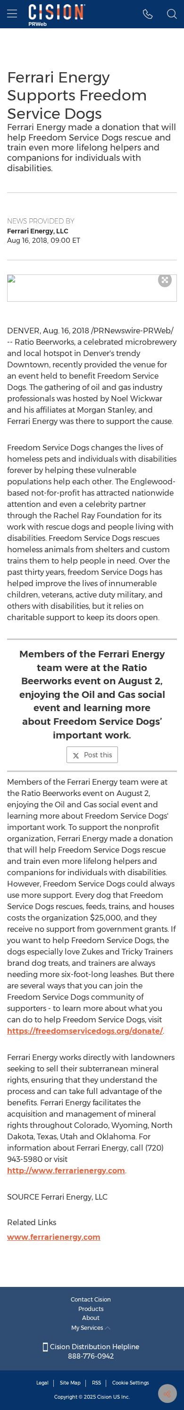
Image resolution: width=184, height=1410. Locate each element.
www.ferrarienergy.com (53, 1237)
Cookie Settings (130, 1383)
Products (91, 1308)
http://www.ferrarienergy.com (66, 1170)
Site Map (70, 1383)
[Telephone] (148, 14)
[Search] (172, 14)
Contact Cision (91, 1299)
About (91, 1317)
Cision (104, 1397)
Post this (98, 755)
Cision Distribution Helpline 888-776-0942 (93, 1351)
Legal (42, 1383)
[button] (92, 278)
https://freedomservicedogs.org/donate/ (85, 1031)
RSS (96, 1383)
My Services (88, 1327)
